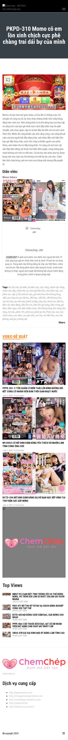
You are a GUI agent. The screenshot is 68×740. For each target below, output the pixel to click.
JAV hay (33, 297)
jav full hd (23, 297)
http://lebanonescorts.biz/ (21, 706)
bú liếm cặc (33, 287)
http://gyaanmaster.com (20, 692)
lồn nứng (57, 308)
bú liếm (23, 287)
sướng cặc (22, 319)
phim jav (30, 311)
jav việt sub (19, 301)
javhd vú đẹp (32, 301)
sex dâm (18, 315)
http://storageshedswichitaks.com (26, 696)
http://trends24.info (18, 703)
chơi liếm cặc (52, 290)
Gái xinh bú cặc (25, 294)
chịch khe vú (22, 290)
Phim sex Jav (52, 311)
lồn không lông (45, 308)
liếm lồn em (26, 304)
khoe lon (52, 301)
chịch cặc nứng (57, 287)
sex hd (38, 315)
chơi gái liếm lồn (37, 290)
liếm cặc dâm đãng (11, 304)
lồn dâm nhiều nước (27, 308)
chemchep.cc (8, 673)
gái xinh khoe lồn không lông (46, 294)
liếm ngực (12, 308)
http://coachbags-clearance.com (25, 699)
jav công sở (12, 297)
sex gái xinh (28, 315)
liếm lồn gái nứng (42, 304)
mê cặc (11, 311)
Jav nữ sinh (7, 301)
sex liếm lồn (48, 315)
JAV (4, 297)
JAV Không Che (54, 297)
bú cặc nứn (14, 287)
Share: (62, 322)
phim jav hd (40, 311)
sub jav (13, 319)
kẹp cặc (42, 301)
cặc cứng (44, 287)
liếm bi (60, 301)
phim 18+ (20, 311)
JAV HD (41, 297)
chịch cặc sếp (9, 290)
